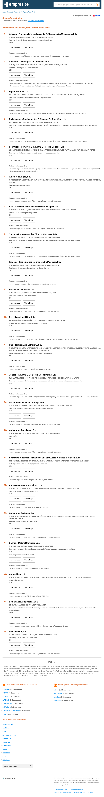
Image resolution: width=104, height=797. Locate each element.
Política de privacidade (76, 789)
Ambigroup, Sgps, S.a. (20, 177)
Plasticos (6, 753)
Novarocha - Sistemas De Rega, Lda (26, 402)
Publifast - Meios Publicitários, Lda (25, 485)
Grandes (57, 700)
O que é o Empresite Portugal (62, 792)
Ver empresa (15, 47)
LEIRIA (5, 696)
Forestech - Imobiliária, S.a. (22, 290)
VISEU (5, 714)
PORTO (5, 693)
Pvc (4, 756)
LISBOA (6, 689)
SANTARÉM (7, 703)
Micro (56, 690)
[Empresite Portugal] (16, 6)
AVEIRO (6, 700)
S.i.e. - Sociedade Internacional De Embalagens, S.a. (34, 207)
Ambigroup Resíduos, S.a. (21, 513)
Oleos (5, 749)
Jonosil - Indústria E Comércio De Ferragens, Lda (32, 375)
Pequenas (58, 693)
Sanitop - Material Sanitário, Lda (24, 543)
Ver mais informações (36, 21)
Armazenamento (9, 735)
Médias (57, 697)
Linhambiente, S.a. (18, 632)
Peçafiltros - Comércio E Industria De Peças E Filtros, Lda (36, 147)
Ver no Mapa (28, 47)
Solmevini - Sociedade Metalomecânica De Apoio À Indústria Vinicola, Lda (44, 458)
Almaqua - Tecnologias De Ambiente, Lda (29, 62)
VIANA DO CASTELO (11, 711)
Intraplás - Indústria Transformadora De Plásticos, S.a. (35, 262)
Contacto (90, 792)
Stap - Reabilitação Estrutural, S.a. (25, 345)
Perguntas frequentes (60, 789)
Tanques (6, 760)
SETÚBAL (7, 707)
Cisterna (6, 742)
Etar (4, 731)
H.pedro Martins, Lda (19, 92)
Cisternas (7, 746)
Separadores (8, 724)
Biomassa (7, 738)
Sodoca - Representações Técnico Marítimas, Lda (33, 234)
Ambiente (7, 728)
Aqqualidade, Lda (17, 574)
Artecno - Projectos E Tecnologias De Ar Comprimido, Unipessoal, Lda (43, 34)
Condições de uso (79, 792)
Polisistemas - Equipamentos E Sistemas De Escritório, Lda (37, 119)
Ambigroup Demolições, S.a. (23, 430)
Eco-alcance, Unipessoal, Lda (23, 602)
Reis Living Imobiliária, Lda (22, 317)
